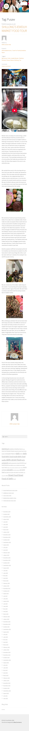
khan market (12, 467)
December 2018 (6, 557)
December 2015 (6, 621)
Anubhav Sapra (18, 449)
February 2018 (6, 583)
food (25, 463)
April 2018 (5, 578)
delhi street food (13, 459)
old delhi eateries (16, 470)
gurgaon (14, 465)
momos (19, 467)
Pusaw (8, 60)
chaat (3, 451)
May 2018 (5, 575)
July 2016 (5, 603)
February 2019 (6, 552)
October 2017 (6, 591)
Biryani (24, 449)
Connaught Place (9, 454)
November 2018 (6, 560)
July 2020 (5, 522)
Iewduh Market (15, 58)
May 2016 (5, 609)
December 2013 (6, 683)
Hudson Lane (19, 465)
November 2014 (6, 655)
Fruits (9, 58)
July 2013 (5, 696)
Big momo (4, 58)
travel (14, 479)
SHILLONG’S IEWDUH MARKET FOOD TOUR (14, 29)
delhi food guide (11, 456)
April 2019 (5, 550)
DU (23, 463)
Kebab (5, 467)
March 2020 (5, 529)
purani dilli (3, 475)
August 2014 (6, 662)
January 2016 (6, 619)
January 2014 (6, 680)
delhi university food (14, 463)
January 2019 (6, 555)
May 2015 (5, 639)
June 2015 (5, 637)
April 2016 (5, 611)
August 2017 (6, 593)
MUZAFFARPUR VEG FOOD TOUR (10, 490)
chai (5, 451)
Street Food (13, 475)
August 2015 (6, 632)
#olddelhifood (12, 449)
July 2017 (5, 596)
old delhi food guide (9, 472)
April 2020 (5, 527)
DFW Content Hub (6, 44)
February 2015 (6, 647)
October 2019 (6, 539)
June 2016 (5, 606)
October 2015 (6, 626)
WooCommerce (18, 722)
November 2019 (6, 537)
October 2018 (6, 562)
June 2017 (5, 598)
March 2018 (5, 580)
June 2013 (5, 698)
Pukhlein (21, 58)
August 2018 (6, 568)
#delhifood (5, 449)
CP (15, 453)
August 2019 (6, 545)
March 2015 (5, 644)
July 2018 (5, 570)
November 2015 (6, 624)
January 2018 (6, 586)
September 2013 (7, 690)
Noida (22, 467)
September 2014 (7, 660)
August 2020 (6, 519)
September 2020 (7, 516)
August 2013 (6, 693)
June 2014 (5, 667)
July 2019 (5, 547)
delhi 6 (21, 453)
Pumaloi (4, 60)
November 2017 (6, 588)
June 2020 (5, 524)
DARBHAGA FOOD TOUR (8, 493)
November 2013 (6, 685)
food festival (5, 465)
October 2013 (6, 688)
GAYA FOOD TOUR (7, 495)
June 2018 (5, 573)
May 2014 (5, 670)
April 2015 (5, 642)
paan (24, 472)
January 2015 (6, 649)
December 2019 (6, 534)
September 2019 (7, 542)
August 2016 (6, 601)
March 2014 (5, 675)
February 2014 (6, 678)
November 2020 (6, 511)
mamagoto (16, 467)
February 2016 (6, 616)
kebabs (8, 467)
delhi (18, 453)
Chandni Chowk (10, 451)
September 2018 (7, 565)
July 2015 (5, 634)
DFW (21, 463)
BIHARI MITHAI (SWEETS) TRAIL (9, 498)
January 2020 (6, 532)
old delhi (10, 470)
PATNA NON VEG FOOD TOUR (9, 500)
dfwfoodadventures (7, 50)
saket (7, 475)
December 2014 (6, 652)
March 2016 (5, 614)
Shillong (16, 60)
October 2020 (6, 514)
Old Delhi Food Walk (18, 472)
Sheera (12, 60)
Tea (20, 60)
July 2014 (5, 665)
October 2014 (6, 657)
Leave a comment (6, 66)
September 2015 (7, 629)
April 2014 (5, 673)
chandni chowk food (19, 451)
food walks (10, 465)
